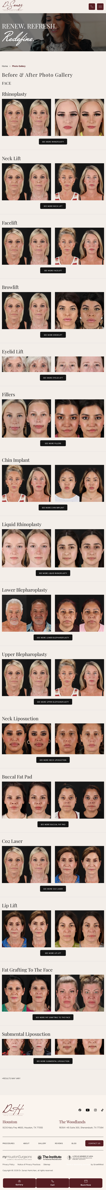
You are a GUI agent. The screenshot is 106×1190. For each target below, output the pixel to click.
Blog (74, 1143)
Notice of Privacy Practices (29, 1164)
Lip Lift (9, 905)
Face (6, 83)
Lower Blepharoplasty (24, 590)
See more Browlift (53, 335)
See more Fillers (53, 443)
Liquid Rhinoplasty (21, 524)
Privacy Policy (8, 1164)
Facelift (9, 222)
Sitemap (46, 1164)
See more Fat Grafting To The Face (53, 1017)
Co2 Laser (12, 841)
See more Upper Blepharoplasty (53, 702)
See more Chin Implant (53, 508)
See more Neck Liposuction (53, 760)
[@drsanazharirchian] (102, 1110)
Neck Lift (11, 158)
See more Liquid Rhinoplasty (53, 573)
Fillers (8, 394)
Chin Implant (16, 460)
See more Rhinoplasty (53, 142)
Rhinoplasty (14, 94)
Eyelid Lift (12, 351)
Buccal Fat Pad (17, 776)
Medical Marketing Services (78, 1164)
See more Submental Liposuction (53, 1061)
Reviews (59, 1143)
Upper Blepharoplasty (24, 654)
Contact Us (94, 1143)
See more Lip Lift (53, 953)
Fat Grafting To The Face (27, 969)
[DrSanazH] (80, 1110)
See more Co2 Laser (53, 889)
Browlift (10, 287)
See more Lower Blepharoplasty (53, 638)
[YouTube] (88, 1110)
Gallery (42, 1143)
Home (5, 66)
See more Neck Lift (53, 206)
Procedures (8, 1143)
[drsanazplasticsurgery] (95, 1110)
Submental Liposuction (26, 1034)
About (26, 1143)
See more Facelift (53, 271)
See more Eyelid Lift (53, 378)
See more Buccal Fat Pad (53, 824)
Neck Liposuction (20, 718)
